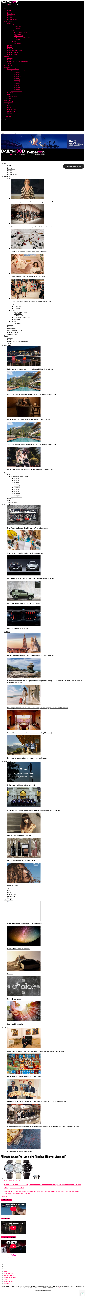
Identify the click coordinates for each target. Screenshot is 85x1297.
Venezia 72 (17, 72)
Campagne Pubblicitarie (14, 50)
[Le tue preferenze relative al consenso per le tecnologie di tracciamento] (82, 1294)
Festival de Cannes (16, 91)
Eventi (9, 60)
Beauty (6, 8)
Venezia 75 (17, 78)
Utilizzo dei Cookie (8, 1281)
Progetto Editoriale (9, 1273)
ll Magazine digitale (9, 1275)
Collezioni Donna (12, 52)
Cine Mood (7, 67)
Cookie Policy (48, 1290)
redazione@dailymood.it (59, 1287)
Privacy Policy (7, 1283)
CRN (8, 106)
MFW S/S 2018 (18, 36)
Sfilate (9, 23)
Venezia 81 (17, 89)
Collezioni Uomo (12, 54)
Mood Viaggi (7, 100)
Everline (9, 107)
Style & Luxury (8, 21)
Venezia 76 (17, 80)
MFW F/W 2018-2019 (20, 32)
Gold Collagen (11, 109)
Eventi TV (10, 93)
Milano (13, 30)
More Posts (4, 1196)
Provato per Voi (12, 19)
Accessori (10, 45)
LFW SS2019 (17, 27)
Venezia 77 (17, 82)
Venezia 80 (17, 87)
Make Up (9, 12)
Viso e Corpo (11, 14)
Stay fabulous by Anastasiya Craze (17, 61)
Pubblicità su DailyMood (10, 1277)
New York (13, 41)
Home (5, 1271)
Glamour (6, 56)
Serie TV (9, 95)
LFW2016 (17, 28)
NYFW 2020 (17, 43)
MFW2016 (17, 39)
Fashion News (11, 49)
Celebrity (10, 58)
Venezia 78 (17, 83)
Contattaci (6, 1279)
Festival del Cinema (13, 69)
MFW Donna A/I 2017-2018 (22, 38)
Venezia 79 (17, 85)
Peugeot (9, 113)
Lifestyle (9, 47)
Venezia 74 (17, 76)
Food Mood (7, 117)
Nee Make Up (11, 111)
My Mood (10, 17)
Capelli (9, 10)
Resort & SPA (8, 65)
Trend (9, 63)
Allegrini (10, 104)
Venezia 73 (17, 74)
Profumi (9, 16)
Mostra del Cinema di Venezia (19, 71)
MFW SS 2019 (18, 34)
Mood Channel (8, 102)
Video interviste (12, 96)
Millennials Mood (9, 115)
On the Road (7, 98)
